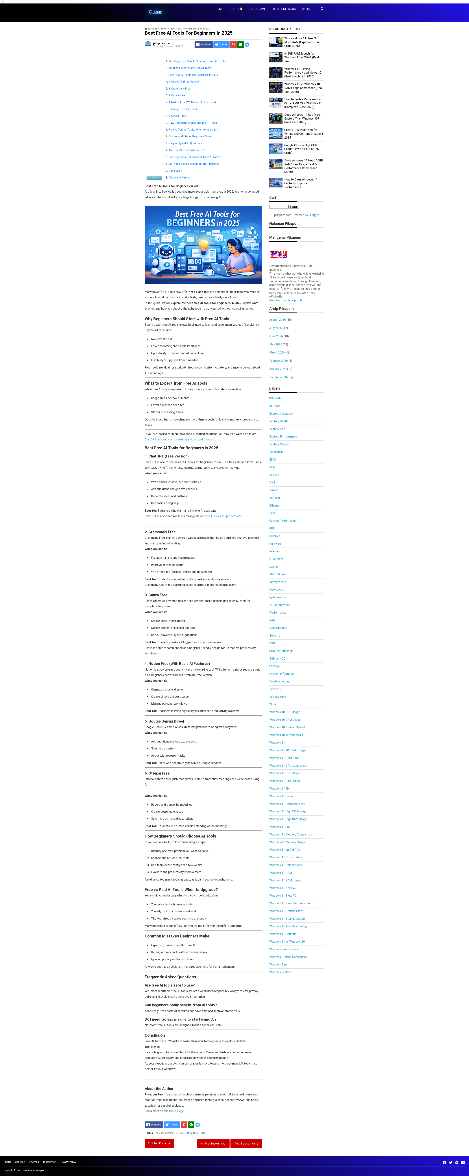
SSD (272, 643)
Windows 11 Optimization (285, 857)
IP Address (276, 559)
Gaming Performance (282, 520)
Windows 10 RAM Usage (285, 719)
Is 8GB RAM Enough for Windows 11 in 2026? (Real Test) (301, 57)
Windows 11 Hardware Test (287, 804)
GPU (272, 528)
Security (274, 635)
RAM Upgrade (278, 628)
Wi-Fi (272, 704)
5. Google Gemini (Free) (183, 109)
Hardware (275, 544)
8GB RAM (275, 398)
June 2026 (276, 336)
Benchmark (276, 452)
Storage (274, 666)
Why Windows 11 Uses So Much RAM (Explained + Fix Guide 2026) (301, 42)
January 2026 (278, 369)
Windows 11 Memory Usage (287, 842)
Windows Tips (278, 964)
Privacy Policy (68, 1161)
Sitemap (34, 1161)
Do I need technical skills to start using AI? (194, 163)
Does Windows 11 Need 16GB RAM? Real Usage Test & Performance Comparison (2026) (303, 166)
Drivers (273, 490)
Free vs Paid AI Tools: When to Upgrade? (193, 129)
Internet (274, 551)
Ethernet (275, 505)
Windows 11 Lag (279, 827)
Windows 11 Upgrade (282, 934)
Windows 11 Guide (281, 796)
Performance (277, 612)
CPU (272, 467)
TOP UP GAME (257, 9)
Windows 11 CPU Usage (284, 773)
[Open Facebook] (444, 1162)
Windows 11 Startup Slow (286, 911)
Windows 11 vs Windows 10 (287, 941)
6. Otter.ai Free (177, 116)
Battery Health (279, 421)
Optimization (277, 597)
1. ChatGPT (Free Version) (184, 81)
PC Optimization (279, 605)
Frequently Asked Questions (186, 143)
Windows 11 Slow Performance (289, 903)
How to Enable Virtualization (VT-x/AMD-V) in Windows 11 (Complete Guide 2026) (303, 103)
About (7, 1161)
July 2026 (275, 328)
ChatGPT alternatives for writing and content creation (180, 439)
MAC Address (278, 574)
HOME (219, 9)
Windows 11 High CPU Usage (287, 811)
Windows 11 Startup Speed (287, 918)
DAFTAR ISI (154, 177)
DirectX (274, 475)
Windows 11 (277, 742)
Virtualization (277, 697)
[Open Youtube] (463, 1162)
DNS (272, 482)
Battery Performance (283, 436)
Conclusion (175, 170)
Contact (20, 1161)
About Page (176, 1111)
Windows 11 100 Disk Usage (287, 750)
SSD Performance (281, 651)
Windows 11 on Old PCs (284, 849)
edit (187, 1133)
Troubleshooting (279, 681)
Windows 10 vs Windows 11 (287, 735)
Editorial (274, 498)
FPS (272, 513)
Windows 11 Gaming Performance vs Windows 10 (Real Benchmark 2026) (302, 72)
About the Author (179, 177)
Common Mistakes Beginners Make (190, 136)
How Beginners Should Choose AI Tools (193, 122)
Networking (276, 589)
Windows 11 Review (282, 888)
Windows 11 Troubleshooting (288, 926)
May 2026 (275, 344)
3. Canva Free (177, 95)
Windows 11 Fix (279, 788)
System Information (282, 674)
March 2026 (277, 352)
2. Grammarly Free (180, 88)
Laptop (274, 566)
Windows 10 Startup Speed (287, 727)
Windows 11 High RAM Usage (288, 819)
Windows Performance (284, 949)
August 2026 (277, 319)
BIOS (272, 459)
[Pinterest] (233, 44)
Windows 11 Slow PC (283, 895)
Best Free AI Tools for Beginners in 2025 (193, 75)
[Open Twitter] (450, 1162)
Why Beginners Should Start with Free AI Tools (197, 61)
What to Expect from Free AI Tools (190, 68)
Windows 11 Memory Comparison (290, 834)
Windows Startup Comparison (288, 957)
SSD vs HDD (277, 658)
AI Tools (200, 1133)
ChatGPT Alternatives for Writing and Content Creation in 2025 (304, 133)
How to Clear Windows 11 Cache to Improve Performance (300, 183)
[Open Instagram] (457, 1162)
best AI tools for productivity (223, 516)
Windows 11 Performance (286, 865)
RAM (272, 620)
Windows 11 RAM (280, 872)
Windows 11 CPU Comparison (288, 765)
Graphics (274, 536)
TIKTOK (306, 9)
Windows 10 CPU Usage (284, 712)
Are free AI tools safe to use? (187, 150)
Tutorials (275, 689)
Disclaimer (49, 1161)
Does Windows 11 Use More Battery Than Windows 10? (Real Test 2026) (302, 118)
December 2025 (279, 377)
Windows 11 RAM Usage (285, 880)
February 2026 (278, 360)
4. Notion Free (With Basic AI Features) (192, 102)
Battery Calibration (281, 413)
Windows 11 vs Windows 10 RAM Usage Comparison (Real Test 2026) (303, 88)
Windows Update (280, 972)
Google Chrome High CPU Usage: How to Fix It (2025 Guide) (301, 149)
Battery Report (279, 444)
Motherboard (277, 582)
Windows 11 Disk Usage (284, 781)
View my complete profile (285, 300)
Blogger (314, 215)
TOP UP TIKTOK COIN (283, 9)
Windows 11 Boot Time (284, 758)
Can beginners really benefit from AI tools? (195, 157)
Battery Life (277, 429)
